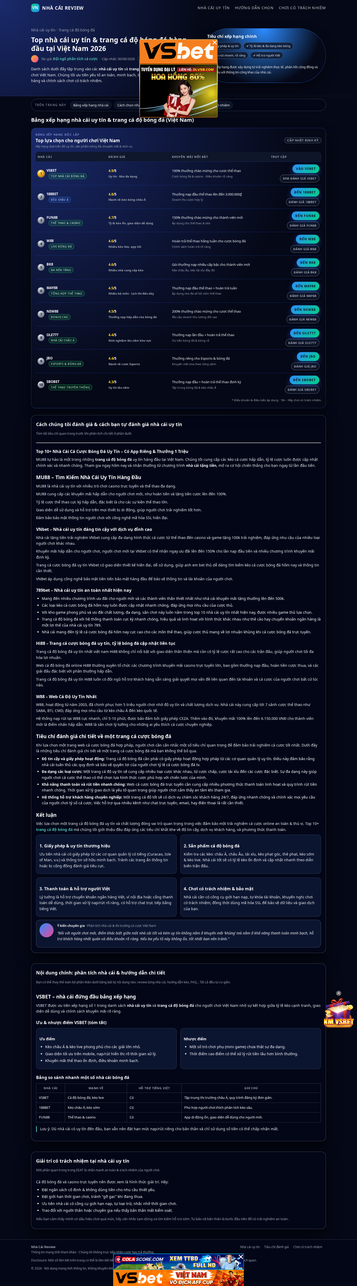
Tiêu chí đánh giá (276, 1247)
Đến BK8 (308, 262)
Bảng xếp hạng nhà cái (90, 105)
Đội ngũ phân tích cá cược (75, 58)
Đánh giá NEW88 (302, 319)
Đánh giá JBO (305, 366)
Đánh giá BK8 (305, 272)
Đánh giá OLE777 (302, 343)
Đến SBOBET (304, 380)
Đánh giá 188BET (302, 202)
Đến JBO (308, 356)
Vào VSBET (306, 169)
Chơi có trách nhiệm (302, 7)
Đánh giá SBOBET (302, 390)
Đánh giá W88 (304, 249)
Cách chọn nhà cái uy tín (136, 105)
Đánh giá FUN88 (303, 225)
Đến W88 (308, 239)
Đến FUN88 (305, 216)
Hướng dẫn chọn (254, 7)
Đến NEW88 (305, 309)
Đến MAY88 (306, 286)
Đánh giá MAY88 (303, 296)
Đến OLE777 (305, 333)
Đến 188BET (305, 192)
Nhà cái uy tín (214, 7)
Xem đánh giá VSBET (299, 178)
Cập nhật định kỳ (303, 140)
